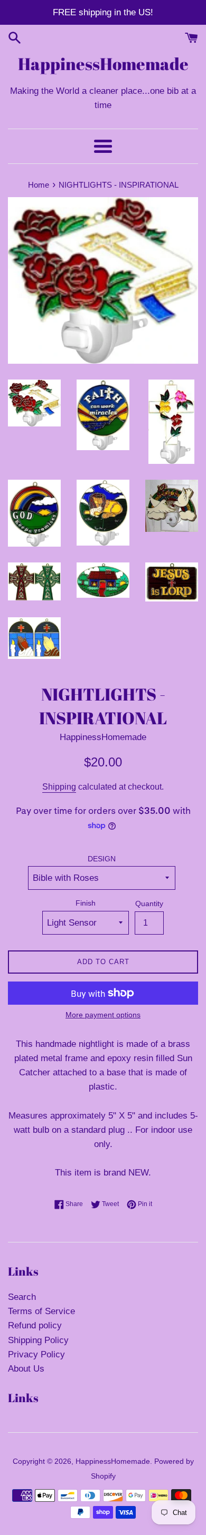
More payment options (103, 1015)
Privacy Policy (36, 1354)
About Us (26, 1369)
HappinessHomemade (103, 63)
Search (22, 1297)
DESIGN (102, 859)
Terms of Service (41, 1311)
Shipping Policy (38, 1340)
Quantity (149, 904)
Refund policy (35, 1325)
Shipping (59, 786)
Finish (86, 903)
